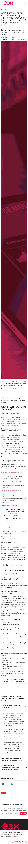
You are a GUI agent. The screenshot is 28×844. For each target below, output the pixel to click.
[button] (23, 813)
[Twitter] (7, 784)
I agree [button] (24, 841)
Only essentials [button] (16, 841)
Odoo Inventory (16, 423)
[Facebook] (3, 784)
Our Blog (5, 9)
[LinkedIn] (12, 784)
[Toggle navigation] (25, 3)
